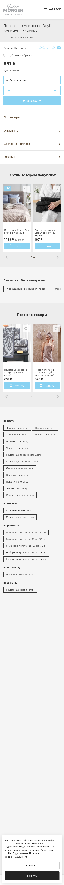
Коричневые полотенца (20, 495)
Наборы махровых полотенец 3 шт (26, 552)
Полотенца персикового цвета (24, 454)
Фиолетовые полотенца (20, 468)
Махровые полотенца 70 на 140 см (26, 532)
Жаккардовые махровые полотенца (26, 289)
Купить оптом (11, 70)
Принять (32, 875)
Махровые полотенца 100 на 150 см (26, 545)
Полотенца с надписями (20, 589)
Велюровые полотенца (19, 574)
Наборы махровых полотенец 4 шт (26, 559)
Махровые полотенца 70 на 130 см (26, 539)
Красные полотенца (17, 475)
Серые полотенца (45, 427)
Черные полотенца (17, 427)
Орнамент (20, 48)
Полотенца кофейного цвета (22, 461)
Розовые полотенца (17, 441)
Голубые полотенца (17, 481)
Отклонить (32, 865)
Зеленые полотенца (44, 434)
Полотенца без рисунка (20, 517)
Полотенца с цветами (18, 510)
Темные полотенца (17, 448)
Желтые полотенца (17, 488)
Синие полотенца (16, 434)
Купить (19, 246)
